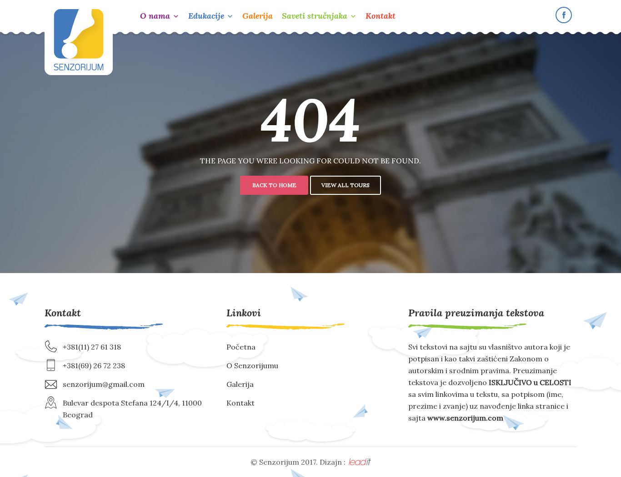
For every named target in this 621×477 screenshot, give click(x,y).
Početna (240, 346)
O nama (155, 15)
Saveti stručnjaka (314, 15)
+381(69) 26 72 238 (94, 365)
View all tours (345, 185)
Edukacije (206, 15)
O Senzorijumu (252, 365)
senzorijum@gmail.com (104, 384)
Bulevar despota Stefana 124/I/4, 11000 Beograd (132, 408)
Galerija (257, 15)
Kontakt (381, 15)
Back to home (274, 185)
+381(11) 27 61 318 (92, 346)
